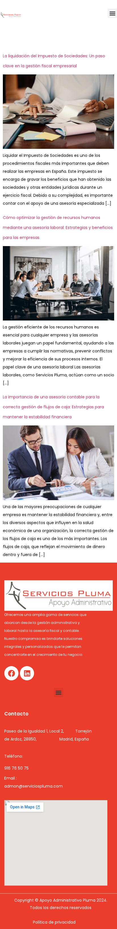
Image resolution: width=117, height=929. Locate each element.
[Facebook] (11, 673)
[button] (112, 13)
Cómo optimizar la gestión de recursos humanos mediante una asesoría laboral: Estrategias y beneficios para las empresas (58, 227)
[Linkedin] (27, 673)
